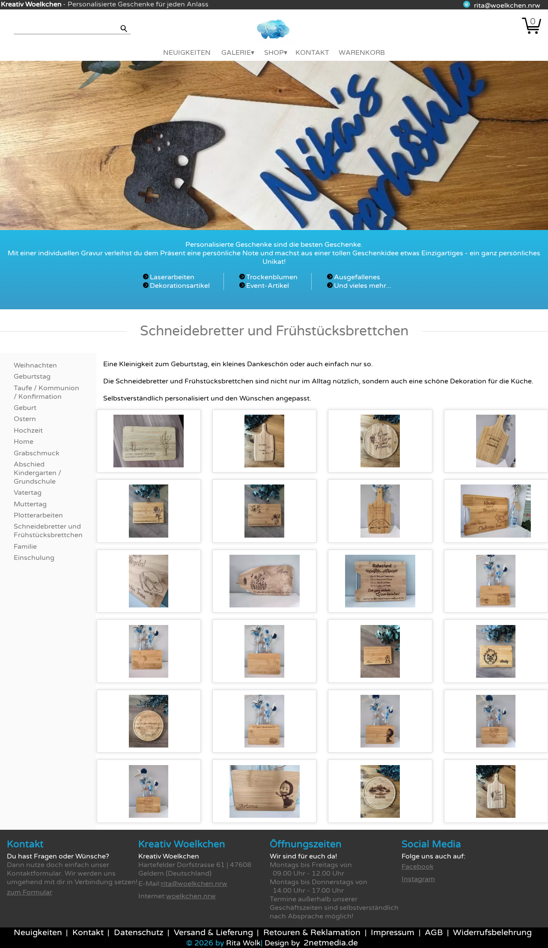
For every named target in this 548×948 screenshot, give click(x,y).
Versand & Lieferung (213, 932)
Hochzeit (28, 430)
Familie (25, 546)
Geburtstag (32, 376)
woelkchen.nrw (191, 896)
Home (23, 441)
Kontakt (312, 52)
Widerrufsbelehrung (492, 932)
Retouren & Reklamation (311, 932)
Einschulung (34, 557)
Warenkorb (362, 52)
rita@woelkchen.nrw (507, 5)
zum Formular (29, 892)
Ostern (25, 419)
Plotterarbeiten (38, 515)
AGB (434, 932)
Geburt (25, 408)
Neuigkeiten (187, 52)
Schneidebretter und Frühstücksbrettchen (48, 530)
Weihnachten (35, 365)
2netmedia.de (331, 943)
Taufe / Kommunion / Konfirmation (46, 392)
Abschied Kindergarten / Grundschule (37, 473)
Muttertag (30, 504)
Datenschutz (139, 932)
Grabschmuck (37, 453)
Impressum (392, 932)
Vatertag (28, 492)
